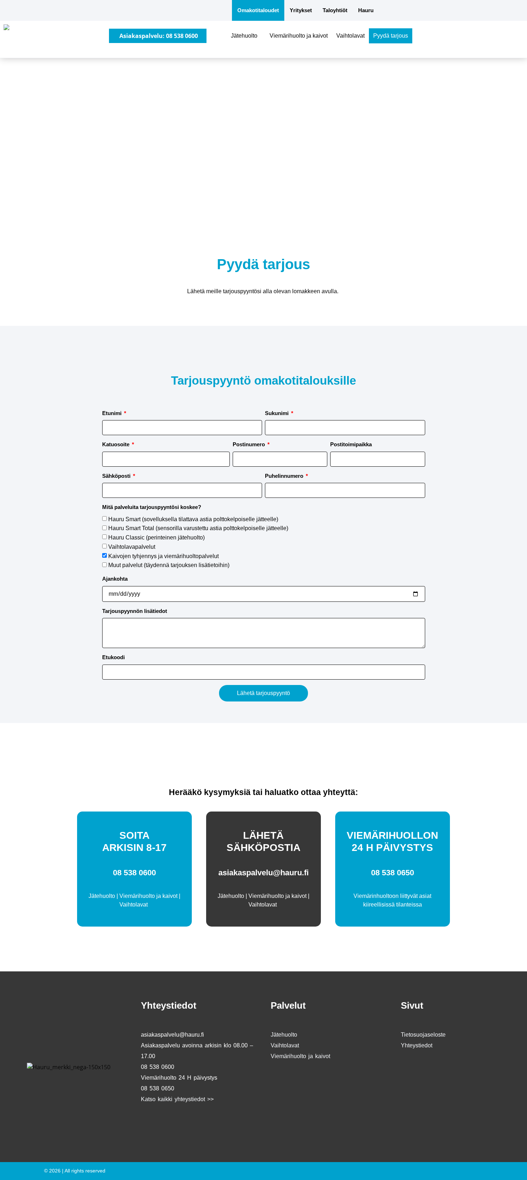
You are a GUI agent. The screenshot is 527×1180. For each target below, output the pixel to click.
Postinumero (249, 444)
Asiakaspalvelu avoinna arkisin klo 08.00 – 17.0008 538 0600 (197, 1056)
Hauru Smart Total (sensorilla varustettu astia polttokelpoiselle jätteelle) (198, 528)
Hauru (366, 10)
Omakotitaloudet (258, 10)
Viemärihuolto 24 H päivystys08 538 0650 (179, 1083)
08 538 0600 (134, 872)
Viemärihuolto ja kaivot (299, 36)
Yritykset (301, 10)
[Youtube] (191, 1122)
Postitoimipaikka (351, 444)
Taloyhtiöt (335, 10)
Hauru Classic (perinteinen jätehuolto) (156, 537)
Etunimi (112, 413)
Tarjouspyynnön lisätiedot (134, 611)
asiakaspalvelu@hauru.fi (263, 872)
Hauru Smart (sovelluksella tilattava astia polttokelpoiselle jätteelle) (193, 519)
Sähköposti (117, 476)
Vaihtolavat (350, 36)
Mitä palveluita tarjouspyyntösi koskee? (151, 507)
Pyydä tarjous (390, 36)
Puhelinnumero (285, 476)
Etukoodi (113, 657)
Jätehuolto (244, 36)
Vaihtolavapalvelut (131, 547)
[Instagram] (169, 1122)
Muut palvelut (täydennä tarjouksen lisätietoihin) (168, 565)
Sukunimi (277, 413)
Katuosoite (116, 444)
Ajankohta (115, 579)
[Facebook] (148, 1122)
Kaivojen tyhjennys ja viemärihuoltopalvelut (163, 556)
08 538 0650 (392, 872)
